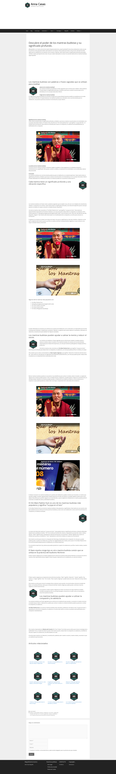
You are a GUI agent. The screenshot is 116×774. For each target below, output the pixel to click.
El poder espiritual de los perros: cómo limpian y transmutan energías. (38, 682)
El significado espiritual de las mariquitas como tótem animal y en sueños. (55, 683)
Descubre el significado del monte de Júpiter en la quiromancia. (73, 662)
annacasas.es (71, 764)
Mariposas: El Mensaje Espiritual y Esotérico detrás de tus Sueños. (73, 682)
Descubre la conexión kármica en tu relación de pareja (55, 662)
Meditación (46, 712)
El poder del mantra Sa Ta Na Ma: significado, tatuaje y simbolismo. (43, 713)
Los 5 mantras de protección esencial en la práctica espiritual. (73, 702)
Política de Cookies (51, 769)
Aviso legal (49, 764)
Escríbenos (61, 764)
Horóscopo (37, 30)
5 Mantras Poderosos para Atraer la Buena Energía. (37, 702)
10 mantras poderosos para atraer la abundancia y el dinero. (55, 702)
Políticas (78, 30)
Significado (56, 712)
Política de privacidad (52, 767)
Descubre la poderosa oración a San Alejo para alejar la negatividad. (37, 662)
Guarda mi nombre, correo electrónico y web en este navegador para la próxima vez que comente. (53, 750)
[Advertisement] (58, 19)
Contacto (72, 30)
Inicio (27, 30)
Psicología (59, 30)
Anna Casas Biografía (29, 764)
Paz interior (51, 712)
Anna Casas (38, 4)
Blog (31, 30)
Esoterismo (44, 30)
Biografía (66, 30)
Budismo (32, 712)
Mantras (41, 712)
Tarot (52, 30)
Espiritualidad (32, 711)
